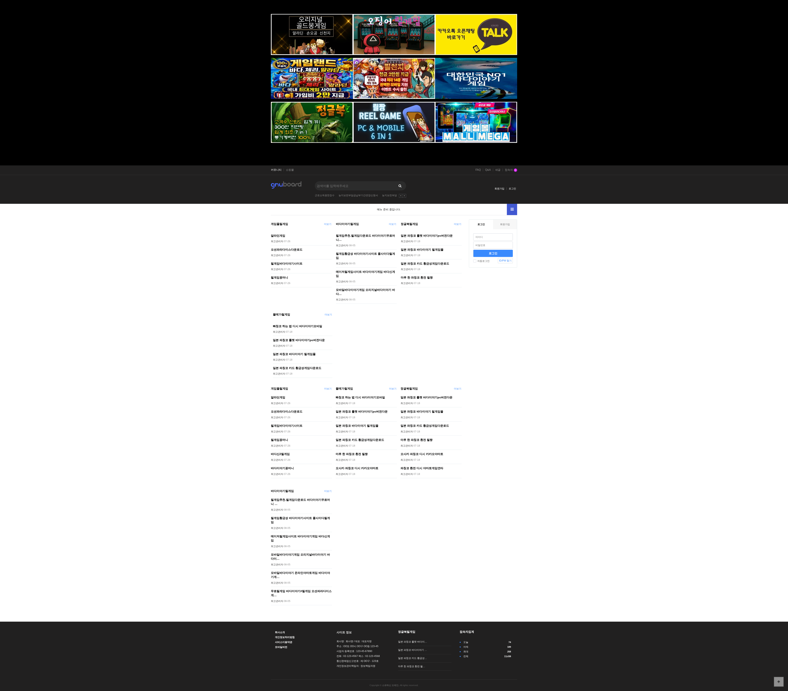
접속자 (510, 169)
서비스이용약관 (283, 642)
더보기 (327, 224)
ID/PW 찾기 (505, 260)
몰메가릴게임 (281, 314)
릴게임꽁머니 (279, 277)
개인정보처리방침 (285, 637)
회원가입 (499, 188)
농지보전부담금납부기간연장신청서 (358, 195)
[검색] (400, 185)
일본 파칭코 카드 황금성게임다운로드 (425, 263)
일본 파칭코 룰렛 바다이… (412, 641)
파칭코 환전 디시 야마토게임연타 (422, 468)
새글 (498, 169)
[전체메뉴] (512, 209)
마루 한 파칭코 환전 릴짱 (417, 277)
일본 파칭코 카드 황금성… (412, 658)
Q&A (488, 169)
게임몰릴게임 (279, 224)
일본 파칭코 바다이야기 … (412, 650)
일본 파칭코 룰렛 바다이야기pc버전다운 (427, 235)
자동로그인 (483, 261)
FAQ (478, 169)
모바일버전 (281, 647)
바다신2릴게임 (280, 454)
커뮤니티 (276, 169)
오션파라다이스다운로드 (286, 249)
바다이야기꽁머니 (282, 468)
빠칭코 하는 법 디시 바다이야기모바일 (297, 326)
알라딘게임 (278, 235)
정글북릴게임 (409, 224)
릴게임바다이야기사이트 (286, 263)
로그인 (512, 188)
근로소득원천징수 (324, 195)
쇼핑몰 (290, 169)
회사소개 (280, 632)
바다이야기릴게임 (347, 224)
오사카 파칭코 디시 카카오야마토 (357, 468)
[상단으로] (779, 682)
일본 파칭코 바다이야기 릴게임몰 (422, 249)
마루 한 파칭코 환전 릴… (411, 666)
